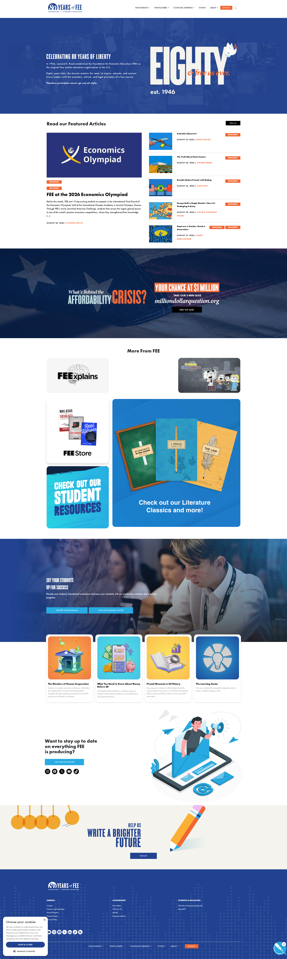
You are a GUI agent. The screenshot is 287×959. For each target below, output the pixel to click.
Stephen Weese (204, 163)
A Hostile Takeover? (187, 133)
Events (202, 8)
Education (54, 188)
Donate (226, 8)
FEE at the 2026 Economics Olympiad (87, 194)
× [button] (44, 920)
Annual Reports (52, 912)
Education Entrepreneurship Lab (190, 905)
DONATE (143, 856)
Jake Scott (202, 186)
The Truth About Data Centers (191, 156)
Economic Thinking (183, 8)
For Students (142, 8)
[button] (25, 951)
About (213, 8)
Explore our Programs (67, 610)
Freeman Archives (119, 916)
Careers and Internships (56, 909)
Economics (54, 182)
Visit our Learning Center (110, 610)
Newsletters (116, 905)
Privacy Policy (52, 919)
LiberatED (182, 909)
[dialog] (25, 936)
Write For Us (117, 909)
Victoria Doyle (74, 223)
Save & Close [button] (25, 944)
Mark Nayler (203, 139)
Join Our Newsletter (64, 762)
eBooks (115, 912)
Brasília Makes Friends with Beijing (194, 180)
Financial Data (52, 916)
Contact (49, 905)
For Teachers (161, 8)
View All (233, 123)
